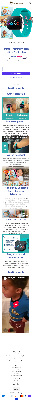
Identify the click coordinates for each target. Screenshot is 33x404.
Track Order (16, 369)
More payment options (16, 77)
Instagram (17, 383)
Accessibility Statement (16, 375)
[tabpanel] (16, 22)
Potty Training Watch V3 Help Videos (16, 360)
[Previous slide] (9, 42)
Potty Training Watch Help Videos (16, 358)
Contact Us (16, 353)
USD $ (16, 389)
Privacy (16, 365)
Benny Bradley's (19, 393)
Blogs (16, 362)
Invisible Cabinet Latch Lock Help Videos (16, 355)
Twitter (17, 380)
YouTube (17, 385)
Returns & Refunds (16, 367)
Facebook (17, 378)
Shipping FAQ (16, 352)
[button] (16, 58)
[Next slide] (24, 42)
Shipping (9, 61)
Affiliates (16, 373)
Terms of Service (16, 371)
